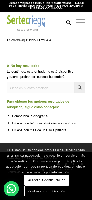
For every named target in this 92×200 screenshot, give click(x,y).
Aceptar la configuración (46, 180)
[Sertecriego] (38, 22)
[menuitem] (66, 22)
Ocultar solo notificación (46, 191)
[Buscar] (66, 22)
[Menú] (78, 22)
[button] (11, 188)
